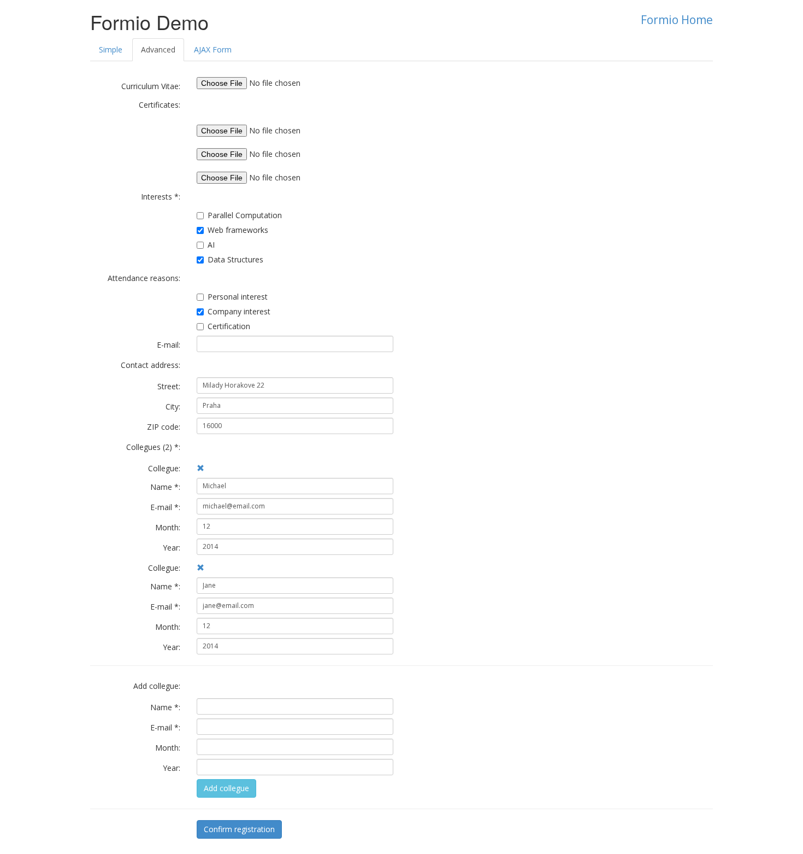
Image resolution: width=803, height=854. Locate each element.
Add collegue (226, 788)
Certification (229, 326)
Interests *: (160, 196)
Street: (168, 386)
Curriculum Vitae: (150, 86)
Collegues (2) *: (153, 447)
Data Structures (235, 259)
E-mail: (168, 345)
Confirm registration (239, 829)
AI (211, 244)
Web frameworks (238, 230)
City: (173, 406)
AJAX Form (213, 49)
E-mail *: (165, 507)
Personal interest (238, 296)
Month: (167, 527)
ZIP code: (163, 427)
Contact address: (150, 365)
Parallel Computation (245, 215)
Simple (110, 49)
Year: (171, 547)
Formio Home (677, 19)
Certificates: (159, 105)
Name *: (165, 487)
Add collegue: (156, 686)
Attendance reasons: (144, 278)
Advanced (158, 49)
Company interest (239, 311)
